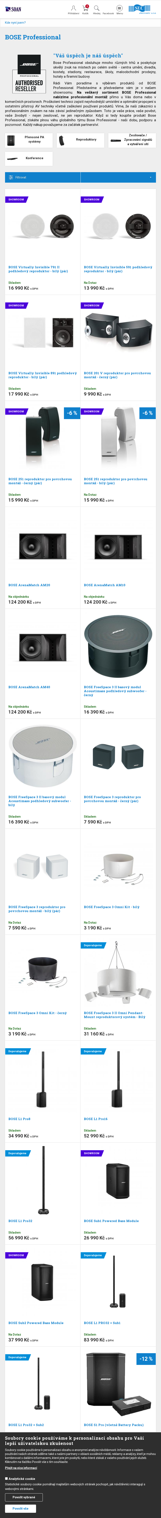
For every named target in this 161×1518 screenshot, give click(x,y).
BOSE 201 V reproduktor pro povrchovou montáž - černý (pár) (117, 375)
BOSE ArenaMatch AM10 (104, 585)
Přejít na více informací (21, 1468)
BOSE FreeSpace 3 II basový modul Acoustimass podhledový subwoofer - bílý (39, 801)
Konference (34, 158)
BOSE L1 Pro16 (96, 1119)
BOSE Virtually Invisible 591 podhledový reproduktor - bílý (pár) (118, 269)
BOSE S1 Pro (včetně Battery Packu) (114, 1425)
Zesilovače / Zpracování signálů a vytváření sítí (138, 139)
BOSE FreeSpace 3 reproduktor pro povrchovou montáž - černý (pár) (112, 799)
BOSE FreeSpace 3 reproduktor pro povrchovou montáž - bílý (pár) (36, 909)
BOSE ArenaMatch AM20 (29, 585)
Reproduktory (86, 139)
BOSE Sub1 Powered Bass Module (111, 1221)
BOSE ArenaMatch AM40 (29, 687)
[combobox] (118, 177)
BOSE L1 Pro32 (20, 1221)
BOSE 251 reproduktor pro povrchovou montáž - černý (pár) (40, 481)
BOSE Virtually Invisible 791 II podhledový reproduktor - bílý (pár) (38, 269)
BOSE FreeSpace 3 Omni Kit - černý (37, 1013)
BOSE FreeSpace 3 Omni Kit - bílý (112, 907)
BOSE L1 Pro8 (19, 1119)
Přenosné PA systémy (34, 139)
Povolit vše (21, 1508)
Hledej (96, 13)
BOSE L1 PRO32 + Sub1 (102, 1323)
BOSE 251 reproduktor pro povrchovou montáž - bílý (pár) (115, 481)
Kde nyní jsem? (15, 23)
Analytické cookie (22, 1479)
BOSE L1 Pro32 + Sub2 (26, 1425)
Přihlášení (73, 13)
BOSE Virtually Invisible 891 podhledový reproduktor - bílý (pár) (42, 375)
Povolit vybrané (24, 1497)
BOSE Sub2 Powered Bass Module (36, 1323)
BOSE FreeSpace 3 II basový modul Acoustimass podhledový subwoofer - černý (115, 691)
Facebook (108, 13)
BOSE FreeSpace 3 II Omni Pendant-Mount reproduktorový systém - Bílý (114, 1015)
